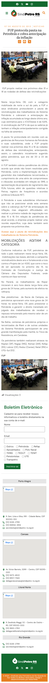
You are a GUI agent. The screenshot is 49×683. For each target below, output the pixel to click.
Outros (10, 446)
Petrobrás (24, 446)
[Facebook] (17, 4)
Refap (37, 446)
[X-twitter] (22, 4)
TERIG (10, 453)
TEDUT (21, 453)
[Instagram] (31, 4)
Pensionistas (13, 456)
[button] (19, 41)
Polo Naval (30, 450)
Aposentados (13, 450)
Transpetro (12, 459)
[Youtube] (27, 4)
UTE (26, 456)
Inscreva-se (12, 466)
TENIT (33, 453)
